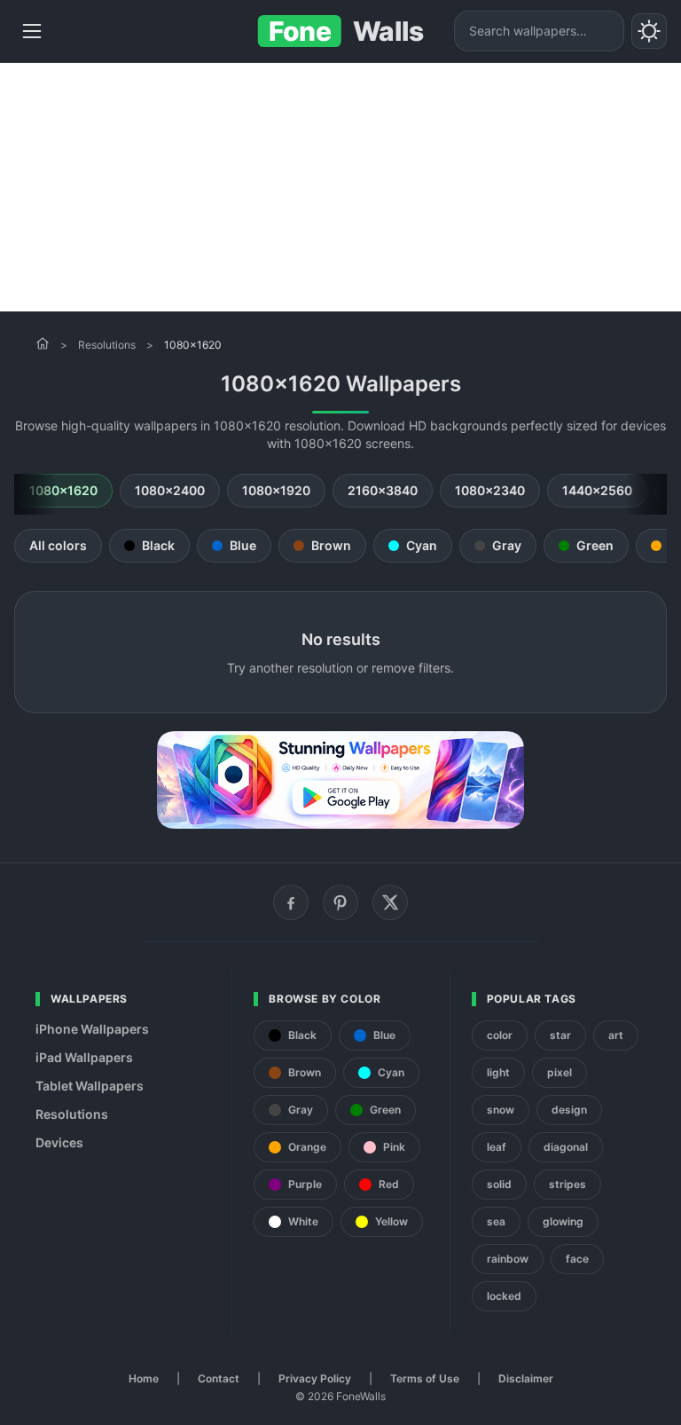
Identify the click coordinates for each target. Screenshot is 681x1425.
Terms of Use (424, 1378)
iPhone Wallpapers (92, 1028)
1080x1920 (276, 490)
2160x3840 (383, 490)
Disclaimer (525, 1378)
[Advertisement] (340, 187)
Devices (59, 1142)
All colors (58, 545)
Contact (218, 1378)
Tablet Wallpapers (89, 1085)
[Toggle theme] (649, 31)
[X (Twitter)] (390, 902)
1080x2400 (170, 490)
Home (144, 1378)
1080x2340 (490, 490)
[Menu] (32, 31)
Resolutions (107, 344)
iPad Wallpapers (84, 1057)
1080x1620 (63, 490)
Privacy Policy (314, 1378)
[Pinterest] (340, 902)
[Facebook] (291, 902)
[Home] (42, 343)
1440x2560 (597, 490)
